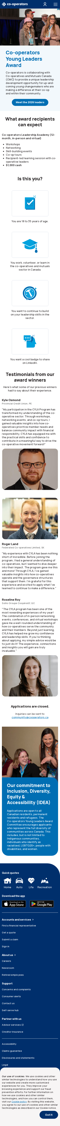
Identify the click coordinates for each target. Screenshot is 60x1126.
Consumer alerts (11, 996)
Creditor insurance (12, 1031)
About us (7, 955)
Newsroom (8, 967)
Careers (6, 960)
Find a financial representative (19, 925)
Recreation (44, 887)
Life (31, 887)
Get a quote (9, 932)
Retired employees (13, 974)
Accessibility (9, 1043)
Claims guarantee (12, 1050)
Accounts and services (16, 919)
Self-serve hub (10, 1010)
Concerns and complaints (16, 989)
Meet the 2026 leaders (30, 102)
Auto (19, 887)
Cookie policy (19, 1101)
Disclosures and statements (18, 1057)
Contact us (8, 1003)
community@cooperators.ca (30, 717)
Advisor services (11, 1024)
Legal (5, 1064)
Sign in (5, 946)
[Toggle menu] (56, 4)
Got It (48, 1115)
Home (7, 887)
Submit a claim (10, 939)
